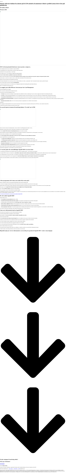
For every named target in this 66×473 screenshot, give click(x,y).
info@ (19, 468)
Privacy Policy (11, 468)
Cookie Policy (16, 468)
